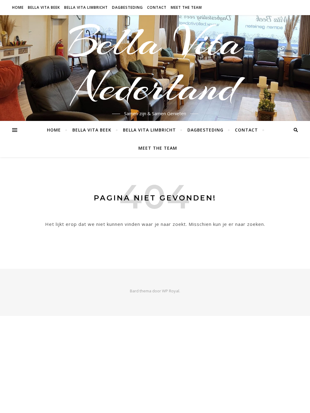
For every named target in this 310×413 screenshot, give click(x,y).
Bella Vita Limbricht (86, 7)
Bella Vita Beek (44, 7)
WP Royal (170, 291)
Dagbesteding (127, 7)
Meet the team (186, 7)
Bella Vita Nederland (155, 64)
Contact (157, 7)
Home (18, 7)
